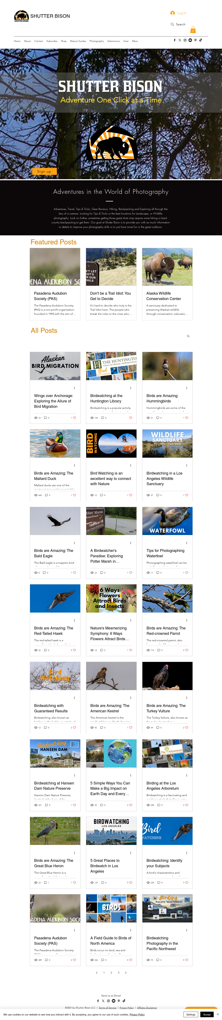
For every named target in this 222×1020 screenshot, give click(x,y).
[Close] (218, 1014)
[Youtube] (190, 40)
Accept (207, 1014)
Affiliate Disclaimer (147, 1007)
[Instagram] (185, 40)
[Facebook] (174, 40)
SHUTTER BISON (50, 16)
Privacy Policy (127, 1007)
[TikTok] (200, 40)
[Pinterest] (195, 40)
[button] (193, 29)
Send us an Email (111, 995)
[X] (180, 40)
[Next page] (126, 973)
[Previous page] (97, 973)
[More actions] (76, 388)
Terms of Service (107, 1007)
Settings (190, 1014)
